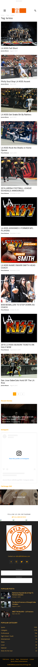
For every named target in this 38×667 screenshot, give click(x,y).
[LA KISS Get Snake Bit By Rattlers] (19, 100)
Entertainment (5, 639)
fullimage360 (18, 480)
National (3, 648)
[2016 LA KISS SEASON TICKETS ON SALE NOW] (19, 328)
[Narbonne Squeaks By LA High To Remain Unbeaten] (6, 595)
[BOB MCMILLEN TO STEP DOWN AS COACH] (19, 288)
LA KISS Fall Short (9, 48)
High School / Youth (7, 636)
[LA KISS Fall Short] (19, 34)
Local (2, 645)
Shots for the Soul (6, 651)
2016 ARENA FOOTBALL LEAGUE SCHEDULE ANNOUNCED (16, 189)
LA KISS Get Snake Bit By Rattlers (16, 114)
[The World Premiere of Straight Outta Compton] (6, 604)
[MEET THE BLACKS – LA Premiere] (5, 614)
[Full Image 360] (19, 497)
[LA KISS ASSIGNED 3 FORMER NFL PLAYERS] (19, 211)
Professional (5, 633)
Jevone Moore (5, 51)
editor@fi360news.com (22, 556)
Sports (3, 627)
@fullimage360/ (19, 517)
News (3, 642)
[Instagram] (16, 562)
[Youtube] (27, 562)
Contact (32, 659)
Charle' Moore (6, 421)
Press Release (5, 153)
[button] (35, 10)
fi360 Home (6, 659)
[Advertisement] (19, 4)
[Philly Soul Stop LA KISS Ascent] (19, 67)
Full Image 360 (6, 486)
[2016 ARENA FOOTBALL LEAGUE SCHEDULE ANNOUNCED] (19, 171)
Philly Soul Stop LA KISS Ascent (15, 81)
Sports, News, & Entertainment (19, 661)
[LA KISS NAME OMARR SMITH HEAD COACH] (19, 250)
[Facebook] (11, 562)
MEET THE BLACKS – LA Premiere (22, 611)
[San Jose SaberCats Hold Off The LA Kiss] (19, 366)
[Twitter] (22, 562)
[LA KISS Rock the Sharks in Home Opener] (19, 133)
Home (2, 15)
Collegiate (4, 630)
